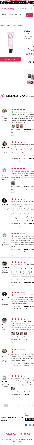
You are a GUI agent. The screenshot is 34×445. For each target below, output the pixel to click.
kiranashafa (5, 267)
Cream (8, 25)
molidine (4, 381)
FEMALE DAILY (8, 2)
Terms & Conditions (14, 414)
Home (1, 25)
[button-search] (29, 8)
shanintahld (5, 174)
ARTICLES (21, 2)
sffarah (4, 239)
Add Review (11, 59)
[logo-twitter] (30, 425)
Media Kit (4, 420)
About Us (4, 414)
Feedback (4, 417)
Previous (26, 79)
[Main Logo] (7, 8)
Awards (22, 414)
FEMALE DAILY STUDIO (28, 2)
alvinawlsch (5, 147)
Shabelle (4, 115)
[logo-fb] (26, 425)
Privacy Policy (12, 417)
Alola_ (4, 324)
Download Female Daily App (3, 2)
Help (21, 417)
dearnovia (5, 204)
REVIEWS (14, 2)
